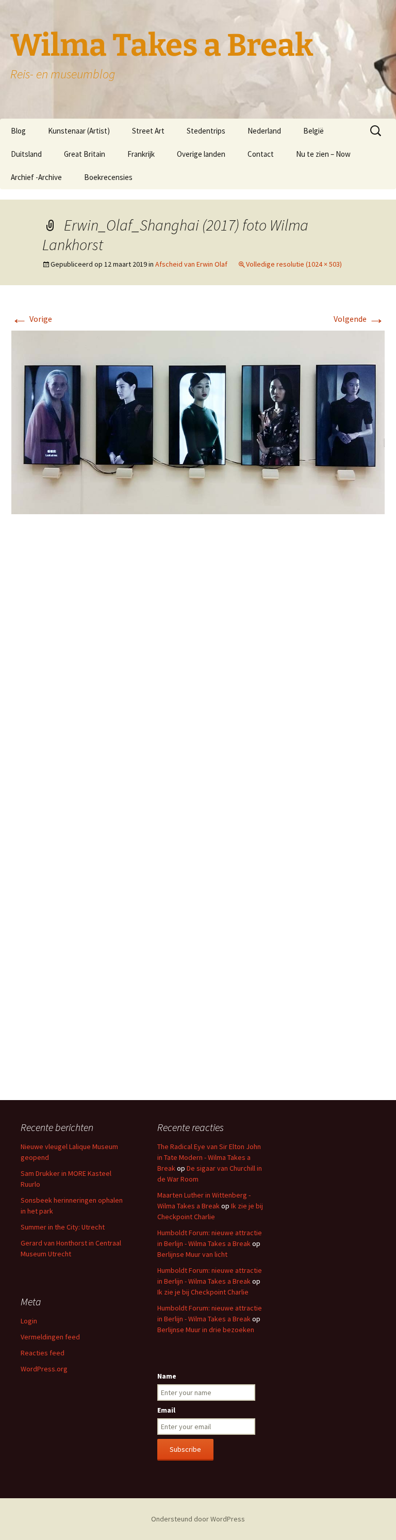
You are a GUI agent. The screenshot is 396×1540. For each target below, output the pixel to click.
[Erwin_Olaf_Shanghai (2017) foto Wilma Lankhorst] (198, 421)
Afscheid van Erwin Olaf (191, 264)
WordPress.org (44, 1368)
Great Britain (84, 154)
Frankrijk (141, 154)
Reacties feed (42, 1352)
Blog (18, 131)
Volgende (359, 319)
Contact (261, 154)
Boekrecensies (108, 177)
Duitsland (26, 154)
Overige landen (201, 154)
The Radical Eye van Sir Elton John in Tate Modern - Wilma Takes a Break (209, 1157)
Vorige (31, 319)
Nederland (264, 131)
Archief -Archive (36, 177)
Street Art (148, 131)
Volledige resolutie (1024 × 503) (294, 264)
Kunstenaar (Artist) (79, 131)
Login (29, 1320)
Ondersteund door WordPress (198, 1518)
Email (166, 1410)
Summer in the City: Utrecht (63, 1227)
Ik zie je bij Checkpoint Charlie (203, 1292)
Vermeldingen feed (50, 1336)
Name (166, 1376)
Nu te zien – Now (323, 154)
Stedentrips (206, 131)
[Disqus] (198, 676)
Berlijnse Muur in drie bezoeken (205, 1329)
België (313, 131)
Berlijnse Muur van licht (192, 1254)
